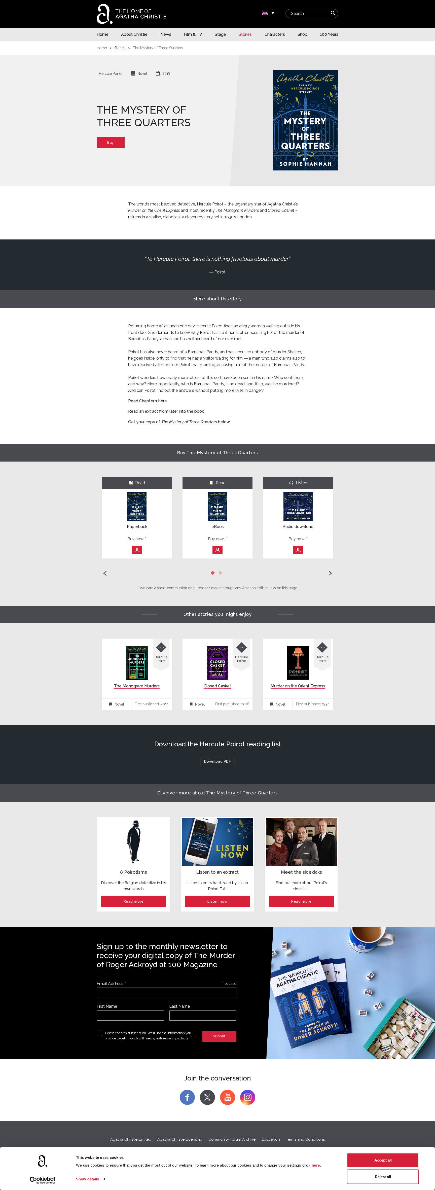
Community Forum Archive (232, 1139)
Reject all (383, 1176)
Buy (110, 143)
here (316, 1165)
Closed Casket (217, 686)
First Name (107, 1006)
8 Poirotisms (133, 872)
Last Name (179, 1006)
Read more (134, 901)
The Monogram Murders (137, 686)
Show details (87, 1179)
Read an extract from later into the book (166, 411)
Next (329, 573)
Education (271, 1139)
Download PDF (217, 761)
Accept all (383, 1160)
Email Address (110, 983)
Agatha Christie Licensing (179, 1139)
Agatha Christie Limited (130, 1139)
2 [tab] (221, 573)
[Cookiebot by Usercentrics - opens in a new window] (43, 1180)
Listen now (217, 901)
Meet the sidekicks (301, 872)
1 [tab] (213, 573)
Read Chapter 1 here (147, 401)
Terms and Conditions (305, 1139)
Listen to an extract (217, 872)
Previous (105, 573)
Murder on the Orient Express (298, 686)
